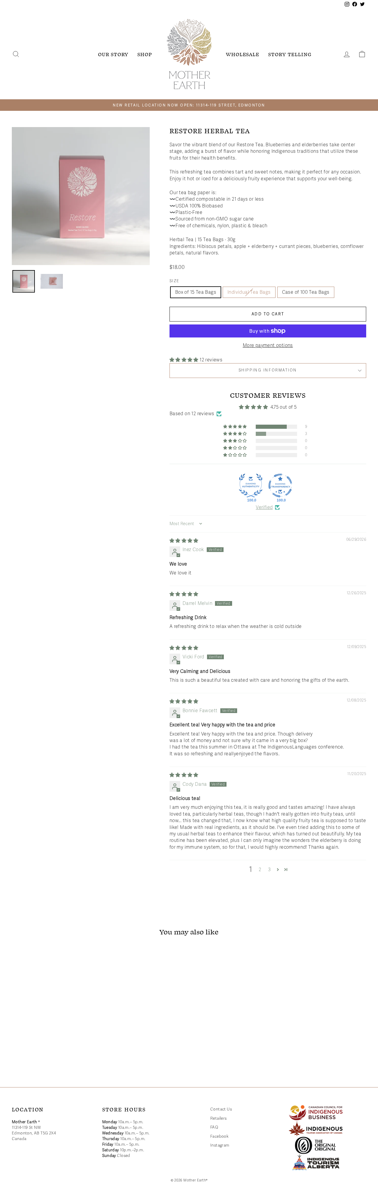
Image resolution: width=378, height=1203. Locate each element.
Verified (264, 507)
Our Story (113, 54)
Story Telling (290, 54)
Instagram (219, 1145)
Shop (144, 54)
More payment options (268, 345)
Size (175, 281)
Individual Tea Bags (249, 292)
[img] (184, 541)
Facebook (219, 1136)
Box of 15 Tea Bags (195, 292)
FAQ (214, 1127)
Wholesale (242, 54)
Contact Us (221, 1109)
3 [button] (269, 870)
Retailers (218, 1118)
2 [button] (260, 870)
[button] (185, 360)
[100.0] (251, 485)
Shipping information (268, 370)
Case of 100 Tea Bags (306, 292)
